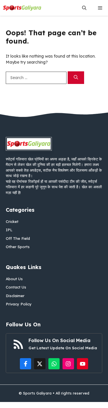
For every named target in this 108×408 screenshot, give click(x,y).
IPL (9, 229)
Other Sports (18, 246)
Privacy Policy (19, 304)
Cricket (12, 221)
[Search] (76, 77)
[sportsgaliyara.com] (22, 8)
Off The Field (18, 238)
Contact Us (16, 287)
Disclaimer (15, 295)
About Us (14, 278)
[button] (84, 8)
